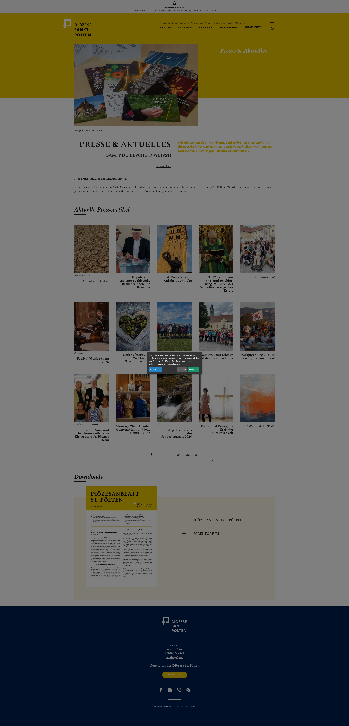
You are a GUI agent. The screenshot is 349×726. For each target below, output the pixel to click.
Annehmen (193, 369)
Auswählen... (155, 369)
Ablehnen (182, 369)
